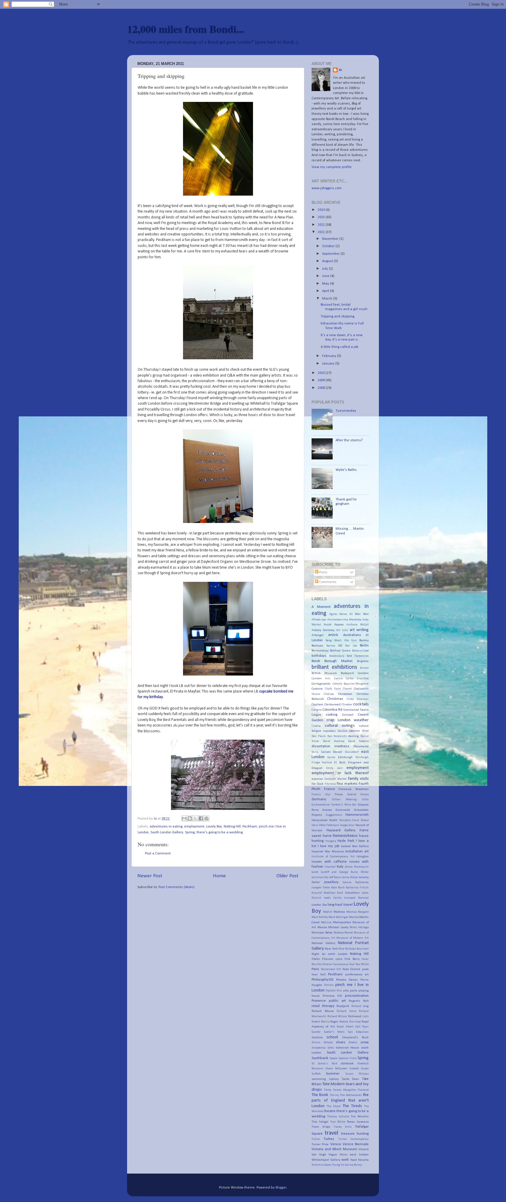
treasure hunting (355, 1134)
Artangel (318, 635)
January (328, 363)
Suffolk (316, 1074)
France (329, 789)
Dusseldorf (352, 752)
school (332, 1037)
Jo (340, 70)
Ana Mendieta (352, 619)
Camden (363, 673)
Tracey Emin (343, 1127)
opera (339, 959)
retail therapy (323, 1006)
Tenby (327, 1090)
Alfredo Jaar (319, 619)
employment (194, 826)
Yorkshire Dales (321, 1165)
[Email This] (184, 818)
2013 (322, 217)
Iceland (346, 846)
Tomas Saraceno (358, 1122)
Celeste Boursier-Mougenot (351, 683)
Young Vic (338, 1165)
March (327, 298)
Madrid (327, 912)
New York (331, 948)
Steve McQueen (336, 1068)
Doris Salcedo (321, 752)
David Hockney (334, 741)
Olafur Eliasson (322, 959)
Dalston (343, 731)
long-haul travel (340, 905)
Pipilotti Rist (334, 990)
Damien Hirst (359, 731)
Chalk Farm (333, 688)
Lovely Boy (214, 826)
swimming (319, 1079)
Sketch (352, 1042)
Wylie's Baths (346, 470)
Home (219, 875)
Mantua (351, 912)
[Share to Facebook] (201, 818)
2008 (322, 388)
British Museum (324, 673)
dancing (353, 736)
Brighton (363, 661)
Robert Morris (321, 1021)
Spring (190, 832)
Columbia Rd (332, 710)
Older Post (287, 875)
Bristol (364, 668)
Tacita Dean (350, 1079)
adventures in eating (166, 826)
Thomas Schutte (338, 1116)
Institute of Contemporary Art (333, 856)
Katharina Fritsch (357, 887)
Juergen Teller (321, 887)
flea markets (347, 784)
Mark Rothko (320, 917)
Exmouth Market (335, 779)
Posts (322, 572)
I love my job (328, 846)
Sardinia (317, 1037)
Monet (348, 932)
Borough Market (338, 661)
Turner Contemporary (353, 1139)
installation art (357, 851)
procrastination (357, 996)
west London (359, 1154)
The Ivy (334, 1095)
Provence (319, 1001)
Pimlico (329, 985)
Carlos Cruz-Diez (357, 678)
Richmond (354, 1016)
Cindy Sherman (358, 699)
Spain (333, 1058)
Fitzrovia (330, 784)
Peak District (351, 969)
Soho (330, 1047)
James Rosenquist (357, 866)
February (329, 356)
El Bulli (339, 762)
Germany (319, 799)
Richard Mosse (323, 1011)
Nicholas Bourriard (357, 948)
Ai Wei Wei (359, 614)
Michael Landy (338, 927)
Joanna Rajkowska (356, 882)
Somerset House (347, 1047)
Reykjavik (342, 1006)
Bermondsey (320, 650)
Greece (327, 810)
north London (338, 954)
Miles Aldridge (359, 927)
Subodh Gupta (359, 1068)
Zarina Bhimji (353, 1165)
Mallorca (339, 912)
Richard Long (360, 1006)
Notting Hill (232, 826)
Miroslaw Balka (322, 932)
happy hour (347, 825)
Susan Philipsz (357, 1074)
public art (337, 1001)
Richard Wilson (337, 1016)
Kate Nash (338, 887)
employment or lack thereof (340, 773)
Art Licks (342, 630)
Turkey (329, 1139)
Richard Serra (346, 1011)
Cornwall (347, 715)
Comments (327, 582)
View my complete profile (332, 167)
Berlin (364, 645)
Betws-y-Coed (360, 650)
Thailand (363, 1090)
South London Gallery (167, 832)
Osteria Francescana (335, 964)
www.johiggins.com (327, 188)
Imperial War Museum (328, 851)
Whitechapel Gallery (326, 1160)
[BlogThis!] (190, 818)
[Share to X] (195, 818)
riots (366, 1016)
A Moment (321, 607)
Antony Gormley (323, 630)
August (328, 261)
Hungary (330, 841)
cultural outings (340, 726)
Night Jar (319, 954)
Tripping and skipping (337, 316)
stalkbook (347, 1063)
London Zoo (319, 905)
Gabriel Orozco (358, 794)
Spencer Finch (348, 1058)
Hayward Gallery (341, 830)
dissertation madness (330, 746)
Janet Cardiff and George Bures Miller (340, 872)
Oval (352, 964)
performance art (357, 974)
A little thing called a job (339, 347)
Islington (363, 856)
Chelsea (329, 694)
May (326, 283)
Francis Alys (321, 794)
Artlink (333, 635)
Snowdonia (319, 1047)
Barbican (317, 645)
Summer (332, 1074)
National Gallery (323, 943)
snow (364, 1042)
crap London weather (347, 720)
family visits (358, 779)
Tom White (337, 1122)
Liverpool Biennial (356, 898)
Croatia (316, 726)
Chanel (347, 688)
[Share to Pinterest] (206, 818)
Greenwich (343, 810)
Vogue (333, 1154)
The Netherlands (351, 1095)
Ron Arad (355, 1021)
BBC (340, 645)
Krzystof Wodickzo (323, 893)
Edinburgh (345, 757)
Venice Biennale (356, 1144)
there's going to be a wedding (219, 832)
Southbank (320, 1058)
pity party (350, 990)
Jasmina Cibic (320, 877)
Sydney (334, 1079)
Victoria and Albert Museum (334, 1149)
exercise (317, 779)
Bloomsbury (336, 656)
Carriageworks (321, 683)
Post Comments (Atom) (176, 887)
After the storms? (349, 440)
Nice (341, 948)
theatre (330, 1111)
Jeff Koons (335, 877)
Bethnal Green (340, 650)
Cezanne (317, 688)
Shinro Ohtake (322, 1042)
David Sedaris (358, 741)
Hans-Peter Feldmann (325, 825)
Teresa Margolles (344, 1090)
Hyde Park (346, 841)
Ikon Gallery (360, 846)
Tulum (316, 1139)
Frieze (339, 794)
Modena (339, 932)
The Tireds (352, 1106)
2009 (322, 380)
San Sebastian (358, 1032)
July (325, 269)
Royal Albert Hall (348, 1026)
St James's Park (324, 1063)
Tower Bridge (321, 1127)
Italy (340, 866)
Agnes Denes (338, 614)
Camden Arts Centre (327, 678)
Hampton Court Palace (354, 820)
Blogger (281, 1187)
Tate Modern (333, 1084)
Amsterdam (335, 619)
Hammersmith (357, 815)
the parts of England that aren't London (340, 1100)
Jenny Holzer (350, 877)
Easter (331, 757)
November (330, 239)
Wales (344, 1154)
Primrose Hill (332, 996)
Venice (335, 1144)
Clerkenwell (332, 704)
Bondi (316, 661)
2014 (322, 210)
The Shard (333, 1106)
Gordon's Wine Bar (344, 804)
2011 (322, 232)
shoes (340, 1042)
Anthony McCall (357, 624)
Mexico (322, 927)
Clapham (317, 704)
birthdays (319, 656)
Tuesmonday (346, 411)
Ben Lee (351, 645)
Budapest (347, 673)
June (326, 276)
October (329, 246)
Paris (315, 969)
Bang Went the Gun (341, 640)
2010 (322, 373)
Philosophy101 (323, 980)
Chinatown (345, 694)
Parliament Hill (331, 969)
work (345, 1160)
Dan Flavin (319, 736)
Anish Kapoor (334, 624)
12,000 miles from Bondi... (185, 28)
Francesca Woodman (354, 789)
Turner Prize (320, 1144)
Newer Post (149, 875)
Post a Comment (158, 853)
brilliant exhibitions (334, 667)
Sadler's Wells (334, 1032)
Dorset (337, 752)
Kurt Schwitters (348, 893)
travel (331, 1133)
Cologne (317, 710)
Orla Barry (351, 959)
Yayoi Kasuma (359, 1160)
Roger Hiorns (339, 1021)
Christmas (335, 699)
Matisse (326, 922)
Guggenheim (334, 815)
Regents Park (359, 1001)
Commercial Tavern (356, 710)
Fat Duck (317, 784)
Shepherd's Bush (355, 1037)
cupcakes (329, 731)
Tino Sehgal (320, 1122)
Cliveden (346, 704)
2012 (322, 225)
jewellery (331, 882)
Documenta (361, 746)
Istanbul (330, 866)
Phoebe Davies (347, 980)
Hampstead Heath (324, 820)
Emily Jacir (334, 768)
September (331, 254)
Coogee (316, 715)
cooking (331, 715)
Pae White (362, 964)
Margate (363, 912)
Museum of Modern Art (352, 938)
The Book (320, 1095)
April (326, 291)
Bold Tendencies (358, 656)
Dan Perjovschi (337, 736)
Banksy (364, 640)
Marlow (354, 917)
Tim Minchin (360, 1116)
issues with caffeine (329, 862)
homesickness (345, 836)
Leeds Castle (332, 898)
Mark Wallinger (338, 917)
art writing (359, 630)
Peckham (249, 826)
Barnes (330, 645)
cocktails (361, 704)
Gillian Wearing (344, 799)
